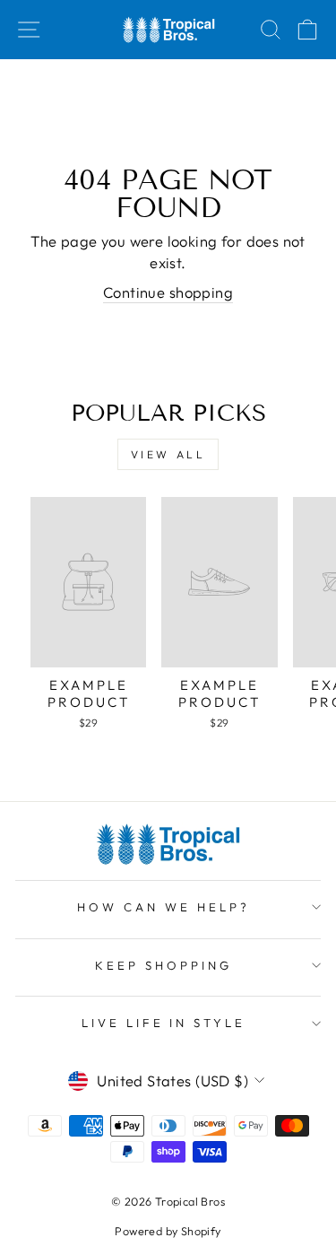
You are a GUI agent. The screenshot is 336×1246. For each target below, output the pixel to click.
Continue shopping (168, 292)
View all (168, 454)
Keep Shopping (163, 965)
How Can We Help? (163, 907)
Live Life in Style (164, 1022)
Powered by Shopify (167, 1231)
